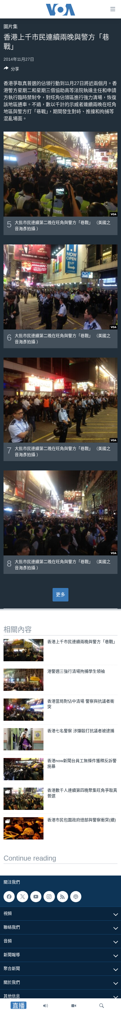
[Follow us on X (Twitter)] (22, 896)
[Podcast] (75, 896)
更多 (60, 594)
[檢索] (101, 1005)
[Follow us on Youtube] (35, 896)
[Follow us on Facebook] (9, 896)
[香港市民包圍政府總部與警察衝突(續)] (23, 828)
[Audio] (45, 1005)
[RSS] (62, 896)
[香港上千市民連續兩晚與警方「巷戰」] (23, 650)
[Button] (11, 69)
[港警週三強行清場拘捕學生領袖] (23, 680)
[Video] (74, 1005)
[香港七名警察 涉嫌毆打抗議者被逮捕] (23, 739)
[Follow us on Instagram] (49, 896)
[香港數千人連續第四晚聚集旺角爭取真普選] (23, 799)
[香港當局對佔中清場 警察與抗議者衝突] (23, 709)
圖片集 (11, 26)
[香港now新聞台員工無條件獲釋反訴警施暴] (23, 769)
